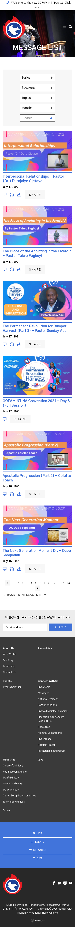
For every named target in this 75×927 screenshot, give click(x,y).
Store (6, 810)
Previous (7, 583)
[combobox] (37, 77)
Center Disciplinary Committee (19, 796)
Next (37, 588)
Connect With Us (48, 681)
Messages (43, 693)
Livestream (44, 687)
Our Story (8, 660)
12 (62, 583)
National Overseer (48, 699)
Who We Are (9, 654)
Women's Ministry (12, 783)
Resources (44, 727)
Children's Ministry (13, 766)
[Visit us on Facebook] (54, 883)
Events (7, 681)
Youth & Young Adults (15, 772)
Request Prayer (46, 745)
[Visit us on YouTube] (70, 883)
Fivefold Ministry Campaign (53, 711)
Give (40, 760)
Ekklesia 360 (37, 920)
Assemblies (45, 648)
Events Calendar (12, 687)
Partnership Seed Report (51, 751)
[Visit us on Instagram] (65, 883)
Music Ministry (11, 790)
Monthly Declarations (50, 733)
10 (53, 583)
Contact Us (9, 672)
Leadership (9, 666)
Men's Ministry (11, 778)
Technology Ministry (14, 802)
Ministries (9, 760)
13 (68, 583)
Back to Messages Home (27, 595)
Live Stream (44, 739)
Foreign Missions (47, 705)
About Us (8, 648)
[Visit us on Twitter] (59, 883)
